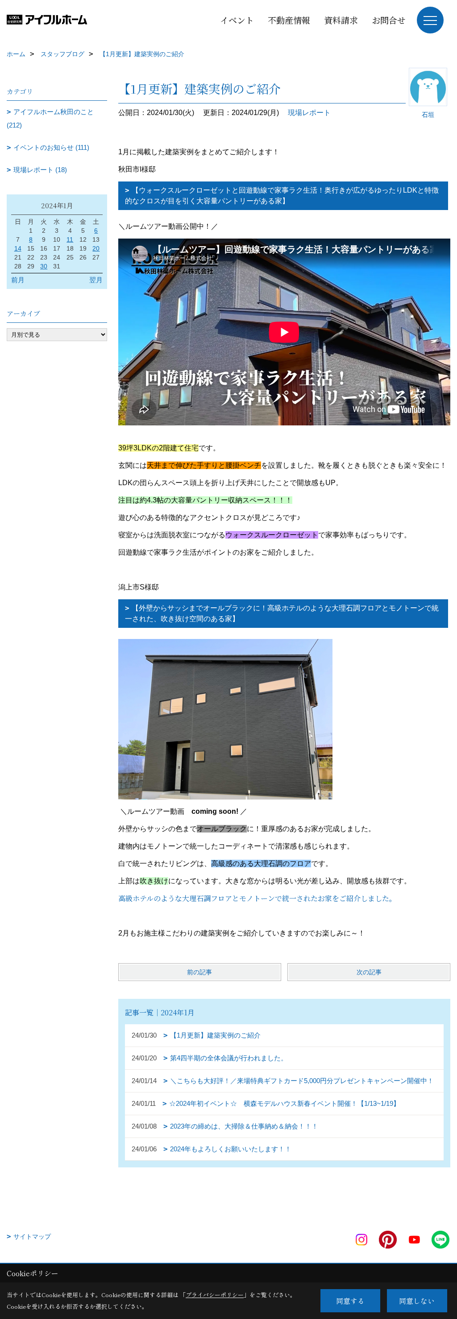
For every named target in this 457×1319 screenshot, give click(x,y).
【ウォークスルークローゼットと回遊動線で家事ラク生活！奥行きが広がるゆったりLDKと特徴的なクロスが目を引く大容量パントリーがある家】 (282, 195)
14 (17, 248)
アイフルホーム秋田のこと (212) (50, 118)
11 (69, 239)
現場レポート (309, 112)
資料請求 (341, 20)
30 (43, 266)
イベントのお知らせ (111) (51, 147)
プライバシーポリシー (215, 1294)
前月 (18, 280)
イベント (237, 20)
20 (96, 248)
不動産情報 (289, 20)
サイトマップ (32, 1236)
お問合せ (389, 20)
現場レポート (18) (40, 169)
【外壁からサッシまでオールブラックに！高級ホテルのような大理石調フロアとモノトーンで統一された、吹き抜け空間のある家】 (282, 613)
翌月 (96, 280)
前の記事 (199, 972)
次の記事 (369, 972)
